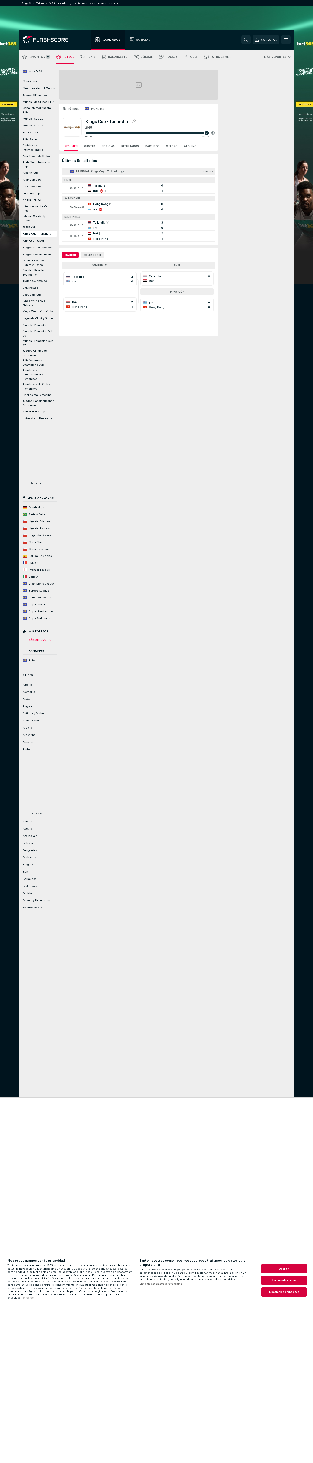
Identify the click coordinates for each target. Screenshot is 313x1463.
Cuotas (89, 146)
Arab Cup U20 (32, 179)
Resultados (130, 146)
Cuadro (171, 146)
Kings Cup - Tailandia (37, 234)
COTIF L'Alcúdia (33, 200)
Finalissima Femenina (37, 395)
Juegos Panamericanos (38, 254)
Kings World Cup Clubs (38, 311)
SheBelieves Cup (34, 411)
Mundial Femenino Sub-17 (38, 343)
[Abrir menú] (286, 39)
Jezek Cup (29, 227)
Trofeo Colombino (35, 281)
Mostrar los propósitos (284, 1292)
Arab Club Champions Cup (37, 164)
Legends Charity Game (38, 318)
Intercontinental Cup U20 (36, 209)
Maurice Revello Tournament (33, 272)
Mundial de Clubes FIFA (38, 102)
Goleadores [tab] (92, 255)
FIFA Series (30, 139)
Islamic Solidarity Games (34, 218)
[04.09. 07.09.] (150, 133)
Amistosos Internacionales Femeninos (33, 374)
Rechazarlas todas (284, 1280)
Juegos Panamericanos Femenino (38, 403)
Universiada (30, 288)
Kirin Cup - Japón (34, 240)
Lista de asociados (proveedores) (161, 1283)
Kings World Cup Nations (34, 303)
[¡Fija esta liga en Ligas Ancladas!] (133, 121)
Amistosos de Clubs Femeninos (36, 386)
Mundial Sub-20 (33, 118)
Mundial (97, 108)
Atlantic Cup (31, 173)
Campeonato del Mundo (39, 88)
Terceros (28, 1297)
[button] (213, 133)
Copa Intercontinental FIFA (37, 110)
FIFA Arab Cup (32, 186)
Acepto (284, 1268)
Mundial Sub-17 (33, 125)
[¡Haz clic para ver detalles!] (138, 188)
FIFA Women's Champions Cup (33, 363)
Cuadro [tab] (70, 255)
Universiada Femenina (37, 418)
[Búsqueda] (246, 39)
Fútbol (73, 108)
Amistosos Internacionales (33, 148)
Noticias (108, 146)
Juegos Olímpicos (35, 95)
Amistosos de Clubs (36, 156)
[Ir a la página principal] (49, 39)
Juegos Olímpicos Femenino (35, 353)
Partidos (152, 146)
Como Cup (30, 81)
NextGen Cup (31, 193)
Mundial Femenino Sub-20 (38, 333)
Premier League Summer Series (33, 263)
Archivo (190, 146)
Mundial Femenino (35, 325)
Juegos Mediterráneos (38, 247)
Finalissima (30, 132)
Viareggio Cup (32, 295)
